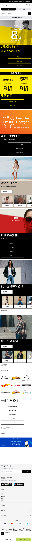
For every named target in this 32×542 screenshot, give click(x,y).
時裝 (8, 9)
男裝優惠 (12, 251)
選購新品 (5, 292)
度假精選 (5, 191)
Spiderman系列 (12, 423)
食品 (24, 9)
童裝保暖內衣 (19, 152)
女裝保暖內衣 (19, 144)
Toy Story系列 (12, 414)
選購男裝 (19, 61)
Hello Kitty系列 (12, 410)
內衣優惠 (12, 247)
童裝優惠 (12, 255)
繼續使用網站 (8, 539)
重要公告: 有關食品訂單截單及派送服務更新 (11, 1)
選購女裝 (19, 57)
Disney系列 (12, 418)
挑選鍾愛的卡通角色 (12, 406)
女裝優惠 (12, 243)
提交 (26, 471)
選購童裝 (19, 65)
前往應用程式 (23, 539)
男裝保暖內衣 (19, 148)
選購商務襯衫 (12, 101)
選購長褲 (12, 105)
